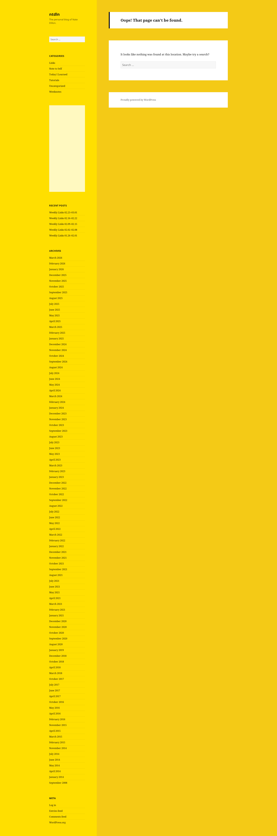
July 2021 (54, 580)
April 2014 (55, 771)
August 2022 (56, 505)
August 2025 (56, 298)
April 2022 (55, 529)
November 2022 (58, 488)
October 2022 (56, 494)
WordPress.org (57, 822)
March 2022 (55, 534)
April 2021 (55, 598)
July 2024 (54, 373)
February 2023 (57, 471)
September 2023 (58, 430)
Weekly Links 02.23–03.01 (63, 212)
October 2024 (56, 355)
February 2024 (57, 402)
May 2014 (54, 765)
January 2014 (56, 777)
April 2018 (55, 667)
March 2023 (55, 465)
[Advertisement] (67, 148)
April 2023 (55, 459)
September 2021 (58, 569)
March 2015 (55, 736)
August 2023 (56, 436)
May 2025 (54, 315)
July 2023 (54, 442)
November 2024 (58, 350)
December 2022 (58, 482)
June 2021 (54, 586)
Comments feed (57, 816)
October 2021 (56, 563)
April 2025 (55, 321)
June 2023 (54, 448)
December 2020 (58, 621)
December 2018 (58, 655)
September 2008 (58, 782)
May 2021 (54, 592)
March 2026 (55, 257)
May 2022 (54, 523)
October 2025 (56, 286)
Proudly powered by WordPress (138, 99)
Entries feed (56, 810)
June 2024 (54, 378)
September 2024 (58, 361)
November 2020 (58, 627)
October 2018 (56, 661)
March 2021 (55, 604)
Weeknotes (55, 91)
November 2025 (58, 280)
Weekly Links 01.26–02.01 (63, 235)
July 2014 (54, 754)
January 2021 (56, 615)
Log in (52, 805)
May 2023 (54, 454)
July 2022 (54, 511)
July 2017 (54, 684)
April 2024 (55, 390)
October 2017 (56, 679)
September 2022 (58, 500)
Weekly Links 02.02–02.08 (63, 229)
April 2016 (55, 713)
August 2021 (56, 575)
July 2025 (54, 303)
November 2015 (58, 725)
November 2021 (58, 557)
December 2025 (58, 275)
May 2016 (54, 707)
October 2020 (56, 632)
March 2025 (55, 327)
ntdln (54, 14)
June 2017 (54, 690)
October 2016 (56, 702)
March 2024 (55, 396)
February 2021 (57, 609)
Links (52, 62)
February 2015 (57, 742)
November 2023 (58, 419)
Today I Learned (58, 74)
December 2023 (58, 413)
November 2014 (58, 748)
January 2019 (56, 650)
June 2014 (54, 759)
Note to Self (55, 68)
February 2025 (57, 332)
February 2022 (57, 540)
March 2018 (55, 673)
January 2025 (56, 338)
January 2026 (56, 269)
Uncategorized (57, 86)
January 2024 (56, 407)
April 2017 (55, 696)
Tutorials (54, 80)
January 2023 (56, 477)
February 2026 (57, 263)
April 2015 (55, 730)
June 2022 (54, 517)
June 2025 (54, 309)
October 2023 (56, 425)
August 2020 (56, 644)
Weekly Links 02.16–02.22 (63, 218)
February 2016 (57, 719)
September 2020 (58, 638)
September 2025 (58, 292)
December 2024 (58, 344)
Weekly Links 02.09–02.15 (63, 224)
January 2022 (56, 546)
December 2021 (58, 552)
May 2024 (54, 384)
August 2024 (56, 367)
